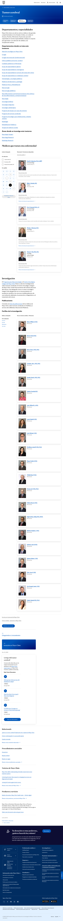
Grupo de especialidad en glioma (11, 66)
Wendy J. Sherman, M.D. (33, 228)
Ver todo (3, 326)
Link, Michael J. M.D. (32, 433)
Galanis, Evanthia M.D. (32, 391)
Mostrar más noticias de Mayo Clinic (10, 785)
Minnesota (4, 324)
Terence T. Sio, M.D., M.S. (33, 252)
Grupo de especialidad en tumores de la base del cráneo (18, 72)
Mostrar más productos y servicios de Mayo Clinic (13, 798)
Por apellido (4, 168)
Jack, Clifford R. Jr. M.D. (32, 405)
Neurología (5, 98)
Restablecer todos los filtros (8, 196)
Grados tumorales (6, 739)
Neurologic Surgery (7, 134)
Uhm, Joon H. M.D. (31, 572)
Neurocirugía (5, 87)
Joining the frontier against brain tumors (11, 782)
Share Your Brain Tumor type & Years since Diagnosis (11, 694)
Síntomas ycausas (5, 21)
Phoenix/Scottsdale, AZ (9, 164)
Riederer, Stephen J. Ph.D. (33, 530)
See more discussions (12, 719)
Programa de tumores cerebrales (11, 113)
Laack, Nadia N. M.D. (32, 419)
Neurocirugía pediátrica (9, 90)
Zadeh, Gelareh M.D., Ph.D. (33, 600)
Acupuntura (5, 752)
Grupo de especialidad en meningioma (13, 69)
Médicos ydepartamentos (22, 21)
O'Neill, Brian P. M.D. (32, 475)
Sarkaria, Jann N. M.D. (32, 544)
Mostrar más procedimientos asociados (11, 762)
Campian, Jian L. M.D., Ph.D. (33, 363)
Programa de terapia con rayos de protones (14, 110)
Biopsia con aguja (6, 759)
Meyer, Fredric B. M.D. (32, 461)
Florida (3, 322)
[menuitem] (5, 21)
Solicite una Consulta (8, 16)
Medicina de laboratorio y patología (12, 81)
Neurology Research (8, 137)
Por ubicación (5, 156)
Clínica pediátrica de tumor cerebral (12, 60)
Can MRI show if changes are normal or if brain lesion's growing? (12, 709)
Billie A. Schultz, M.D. (32, 183)
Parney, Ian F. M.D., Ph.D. (33, 489)
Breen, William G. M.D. (32, 321)
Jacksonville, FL (7, 159)
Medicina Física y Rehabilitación (11, 84)
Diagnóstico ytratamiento (13, 21)
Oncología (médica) (7, 101)
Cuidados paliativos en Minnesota (11, 63)
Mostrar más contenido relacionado (10, 742)
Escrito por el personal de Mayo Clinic (11, 617)
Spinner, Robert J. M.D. (32, 558)
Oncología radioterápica (9, 107)
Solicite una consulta (8, 626)
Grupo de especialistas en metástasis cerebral (15, 75)
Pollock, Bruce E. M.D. (32, 502)
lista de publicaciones (16, 304)
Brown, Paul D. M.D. (31, 335)
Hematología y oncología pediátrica (12, 78)
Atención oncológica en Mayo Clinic (12, 51)
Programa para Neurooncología (12, 282)
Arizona (3, 320)
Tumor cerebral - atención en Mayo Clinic (11, 620)
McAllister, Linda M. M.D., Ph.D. (34, 447)
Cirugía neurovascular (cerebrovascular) (13, 57)
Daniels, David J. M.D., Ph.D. (33, 377)
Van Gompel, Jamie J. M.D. (33, 586)
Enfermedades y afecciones (9, 7)
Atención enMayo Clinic (30, 21)
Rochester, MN (7, 162)
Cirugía (4, 54)
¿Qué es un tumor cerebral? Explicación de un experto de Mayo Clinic (18, 732)
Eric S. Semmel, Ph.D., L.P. (33, 207)
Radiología (5, 121)
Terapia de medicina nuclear (10, 127)
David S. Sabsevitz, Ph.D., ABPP (34, 161)
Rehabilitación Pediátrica (9, 124)
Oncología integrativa (8, 104)
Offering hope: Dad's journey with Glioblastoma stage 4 (12, 680)
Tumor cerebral (11, 12)
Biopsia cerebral (5, 755)
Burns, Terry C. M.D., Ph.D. (33, 349)
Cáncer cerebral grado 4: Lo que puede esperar (13, 736)
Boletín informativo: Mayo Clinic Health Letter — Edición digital (16, 795)
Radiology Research (7, 140)
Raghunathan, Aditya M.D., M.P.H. (35, 516)
